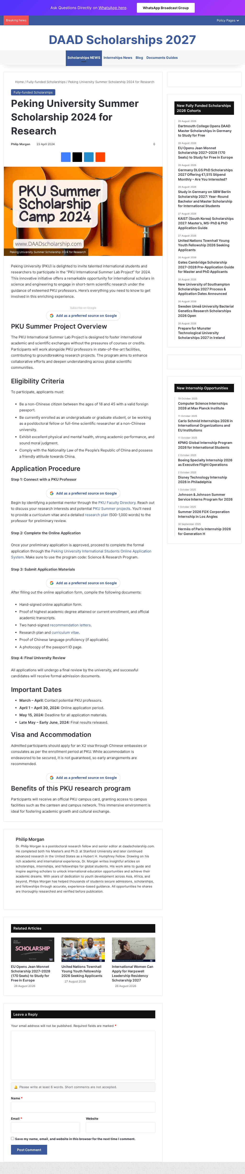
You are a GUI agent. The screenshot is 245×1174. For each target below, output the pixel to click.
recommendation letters (70, 625)
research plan (96, 515)
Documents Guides (162, 57)
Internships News (118, 57)
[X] (77, 157)
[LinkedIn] (89, 157)
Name (16, 1098)
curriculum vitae (65, 632)
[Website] (19, 899)
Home (19, 82)
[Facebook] (66, 157)
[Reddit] (100, 157)
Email (16, 1118)
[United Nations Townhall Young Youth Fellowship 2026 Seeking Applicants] (83, 949)
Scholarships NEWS (83, 57)
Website (92, 1118)
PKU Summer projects (111, 508)
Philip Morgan (20, 144)
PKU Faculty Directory (116, 502)
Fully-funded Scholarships (46, 82)
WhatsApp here (112, 7)
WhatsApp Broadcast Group (166, 8)
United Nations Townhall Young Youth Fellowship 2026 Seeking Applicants (81, 971)
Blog (139, 57)
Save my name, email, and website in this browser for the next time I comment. (75, 1139)
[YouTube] (42, 899)
